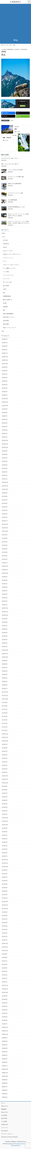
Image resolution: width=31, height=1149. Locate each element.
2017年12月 (5, 692)
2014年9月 (4, 828)
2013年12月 (5, 859)
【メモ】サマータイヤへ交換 (15, 193)
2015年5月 (4, 800)
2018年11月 (5, 653)
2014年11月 (5, 821)
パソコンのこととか (8, 275)
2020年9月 (4, 576)
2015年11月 (5, 779)
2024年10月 (5, 405)
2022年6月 (4, 503)
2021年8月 (4, 538)
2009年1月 (4, 1065)
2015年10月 (5, 782)
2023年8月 (4, 454)
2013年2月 (4, 894)
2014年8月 (4, 831)
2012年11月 (5, 905)
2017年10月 (5, 699)
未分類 (4, 303)
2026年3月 (4, 346)
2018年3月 (4, 681)
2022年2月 (4, 517)
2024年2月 (4, 433)
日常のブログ (4, 1106)
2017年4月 (4, 720)
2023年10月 (5, 447)
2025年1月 (4, 395)
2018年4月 (4, 678)
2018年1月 (4, 688)
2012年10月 (5, 908)
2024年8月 (4, 412)
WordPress (10, 1143)
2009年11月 (5, 1030)
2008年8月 (4, 1083)
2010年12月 (5, 985)
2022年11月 (5, 486)
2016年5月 (4, 758)
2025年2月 (4, 391)
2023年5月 (4, 465)
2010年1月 (4, 1024)
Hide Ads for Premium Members (9, 1137)
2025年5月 (4, 381)
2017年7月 (4, 709)
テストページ (4, 1127)
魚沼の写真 (4, 1118)
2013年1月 (4, 898)
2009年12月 (5, 1027)
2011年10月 (5, 950)
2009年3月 (4, 1058)
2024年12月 (5, 398)
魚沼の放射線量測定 (8, 313)
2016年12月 (5, 734)
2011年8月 (4, 957)
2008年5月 (4, 1093)
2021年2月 (4, 559)
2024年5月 (4, 423)
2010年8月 (4, 999)
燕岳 (16, 129)
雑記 (4, 310)
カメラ (4, 261)
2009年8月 (4, 1041)
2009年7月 (4, 1044)
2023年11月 (5, 444)
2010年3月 (4, 1016)
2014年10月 (5, 824)
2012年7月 (4, 919)
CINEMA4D (6, 243)
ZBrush (5, 247)
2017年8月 (4, 706)
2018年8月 (4, 664)
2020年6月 (4, 587)
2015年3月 (4, 807)
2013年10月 (5, 866)
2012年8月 (4, 915)
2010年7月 (4, 1003)
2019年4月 (4, 636)
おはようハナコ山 (7, 250)
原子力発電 (6, 285)
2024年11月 (5, 402)
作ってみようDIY (7, 282)
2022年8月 (4, 496)
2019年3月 (4, 639)
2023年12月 (5, 440)
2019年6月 (4, 629)
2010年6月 (4, 1006)
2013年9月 (4, 870)
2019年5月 (4, 632)
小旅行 (4, 289)
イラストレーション (8, 257)
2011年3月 (4, 975)
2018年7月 (4, 667)
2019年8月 (4, 622)
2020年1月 (4, 604)
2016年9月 (4, 744)
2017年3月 (4, 723)
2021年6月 (4, 545)
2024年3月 (4, 430)
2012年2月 (4, 936)
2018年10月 (5, 657)
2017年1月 (4, 730)
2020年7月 (4, 583)
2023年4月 (4, 468)
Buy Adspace (4, 1130)
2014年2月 (4, 852)
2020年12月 (5, 566)
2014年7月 (4, 835)
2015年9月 (4, 786)
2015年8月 (4, 789)
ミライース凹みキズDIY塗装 (15, 169)
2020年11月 (5, 569)
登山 (3, 331)
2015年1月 (4, 814)
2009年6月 (4, 1048)
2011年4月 (4, 971)
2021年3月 (4, 555)
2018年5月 (4, 674)
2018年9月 (4, 660)
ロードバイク (6, 278)
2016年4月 (4, 762)
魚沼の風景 (6, 324)
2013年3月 (4, 891)
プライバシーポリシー (7, 1133)
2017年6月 (4, 713)
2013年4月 (4, 887)
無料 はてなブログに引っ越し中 (10, 164)
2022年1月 (4, 520)
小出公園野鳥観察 (12, 200)
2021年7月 (4, 541)
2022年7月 (4, 500)
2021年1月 (4, 562)
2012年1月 (4, 940)
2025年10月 (5, 363)
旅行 (4, 292)
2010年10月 (5, 992)
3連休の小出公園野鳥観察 (14, 183)
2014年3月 (4, 849)
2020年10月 (5, 573)
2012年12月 (5, 901)
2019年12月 (5, 608)
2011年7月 (4, 961)
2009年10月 (5, 1034)
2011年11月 (5, 947)
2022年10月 (5, 489)
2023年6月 (4, 461)
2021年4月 (4, 552)
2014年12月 (5, 817)
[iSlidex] (7, 129)
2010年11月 (5, 989)
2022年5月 (4, 507)
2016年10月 (5, 741)
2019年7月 (4, 625)
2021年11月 (5, 527)
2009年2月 (4, 1062)
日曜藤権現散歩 (7, 296)
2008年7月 (4, 1086)
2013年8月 (4, 873)
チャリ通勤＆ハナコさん (9, 268)
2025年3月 (4, 388)
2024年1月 (4, 437)
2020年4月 (4, 594)
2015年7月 (4, 793)
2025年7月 (4, 374)
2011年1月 (4, 982)
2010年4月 (4, 1013)
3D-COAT (5, 240)
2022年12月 (5, 482)
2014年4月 (4, 845)
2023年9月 (4, 451)
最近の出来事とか (7, 299)
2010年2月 (4, 1020)
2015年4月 (4, 803)
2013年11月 (5, 863)
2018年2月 (4, 685)
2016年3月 (4, 765)
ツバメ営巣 (6, 271)
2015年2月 (4, 810)
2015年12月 (5, 775)
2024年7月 (4, 416)
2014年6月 (4, 838)
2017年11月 (5, 695)
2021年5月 (4, 548)
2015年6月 (4, 796)
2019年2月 (4, 643)
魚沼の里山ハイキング (9, 317)
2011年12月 (5, 943)
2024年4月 (4, 426)
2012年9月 (4, 912)
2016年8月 (4, 748)
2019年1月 (4, 646)
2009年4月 (4, 1055)
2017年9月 (4, 702)
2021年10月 (5, 531)
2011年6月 (4, 964)
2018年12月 (5, 650)
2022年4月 (4, 510)
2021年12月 (5, 524)
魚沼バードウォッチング (9, 327)
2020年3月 (4, 597)
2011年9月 (4, 954)
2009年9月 (4, 1037)
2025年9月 (4, 367)
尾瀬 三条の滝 (7, 137)
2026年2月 (4, 349)
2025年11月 (5, 360)
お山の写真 (4, 1115)
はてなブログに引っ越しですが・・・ (11, 158)
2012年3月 (4, 933)
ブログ (3, 236)
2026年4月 (4, 342)
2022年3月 (4, 514)
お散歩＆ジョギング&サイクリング (12, 254)
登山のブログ (4, 1112)
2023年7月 (4, 458)
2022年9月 (4, 493)
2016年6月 (4, 754)
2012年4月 (4, 929)
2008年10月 (5, 1076)
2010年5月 (4, 1009)
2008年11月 (5, 1072)
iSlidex (3, 51)
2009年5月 (4, 1051)
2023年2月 (4, 475)
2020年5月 (4, 590)
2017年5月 (4, 716)
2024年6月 (4, 419)
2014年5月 (4, 842)
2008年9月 (4, 1079)
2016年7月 (4, 751)
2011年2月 (4, 978)
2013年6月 (4, 880)
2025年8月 (4, 370)
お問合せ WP (4, 1124)
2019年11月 (5, 611)
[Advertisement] (15, 20)
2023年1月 (4, 479)
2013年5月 (4, 884)
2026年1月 (4, 353)
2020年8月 (4, 580)
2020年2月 (4, 601)
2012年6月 (4, 922)
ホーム (3, 1103)
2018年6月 (4, 671)
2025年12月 (5, 356)
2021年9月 (4, 534)
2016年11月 (5, 737)
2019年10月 (5, 615)
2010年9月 (4, 996)
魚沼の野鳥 (6, 320)
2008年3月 (4, 1097)
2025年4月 (4, 384)
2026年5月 (4, 339)
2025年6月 (4, 377)
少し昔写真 (4, 1121)
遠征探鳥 (5, 306)
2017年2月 (4, 727)
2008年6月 (4, 1090)
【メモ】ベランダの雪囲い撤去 (16, 176)
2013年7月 (4, 877)
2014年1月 (4, 856)
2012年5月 (4, 926)
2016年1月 (4, 772)
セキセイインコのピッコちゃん (11, 264)
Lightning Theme (19, 1143)
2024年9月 (4, 409)
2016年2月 (4, 769)
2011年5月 (4, 968)
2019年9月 (4, 618)
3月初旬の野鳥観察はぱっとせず (16, 207)
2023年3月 (4, 472)
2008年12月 (5, 1069)
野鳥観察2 (4, 1109)
